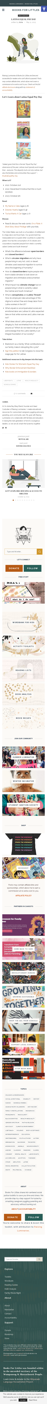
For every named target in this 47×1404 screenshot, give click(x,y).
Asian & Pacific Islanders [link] (15, 1107)
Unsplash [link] (19, 1353)
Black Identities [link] (11, 1118)
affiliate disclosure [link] (8, 87)
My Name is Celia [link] (12, 206)
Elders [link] (36, 1150)
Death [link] (7, 1170)
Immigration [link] (10, 1142)
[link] (44, 9)
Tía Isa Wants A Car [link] (13, 214)
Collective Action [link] (28, 1166)
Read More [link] (33, 1400)
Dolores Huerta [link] (11, 210)
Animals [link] (21, 1146)
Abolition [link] (16, 1162)
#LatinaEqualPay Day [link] (10, 176)
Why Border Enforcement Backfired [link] (20, 368)
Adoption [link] (21, 1158)
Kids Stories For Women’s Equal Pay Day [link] (22, 364)
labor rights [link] (8, 380)
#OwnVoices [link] (10, 1146)
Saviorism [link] (21, 1142)
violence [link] (20, 1130)
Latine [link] (19, 380)
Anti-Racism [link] (32, 1107)
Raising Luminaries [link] (16, 4)
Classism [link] (17, 1150)
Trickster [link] (31, 1142)
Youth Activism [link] (25, 1138)
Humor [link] (8, 1103)
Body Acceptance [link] (32, 1130)
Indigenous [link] (30, 1111)
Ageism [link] (8, 1150)
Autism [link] (36, 1138)
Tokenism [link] (31, 1158)
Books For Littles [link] (31, 4)
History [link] (36, 1099)
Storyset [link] (6, 1355)
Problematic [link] (10, 1115)
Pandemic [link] (27, 1150)
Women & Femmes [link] (10, 384)
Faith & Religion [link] (28, 1122)
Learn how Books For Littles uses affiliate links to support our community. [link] (23, 1349)
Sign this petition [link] (12, 351)
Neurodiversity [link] (33, 1146)
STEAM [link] (7, 1162)
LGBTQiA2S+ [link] (9, 1130)
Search (39, 552)
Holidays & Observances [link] (14, 1095)
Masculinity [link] (22, 1115)
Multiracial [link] (17, 1170)
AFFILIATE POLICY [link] (23, 896)
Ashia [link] (21, 22)
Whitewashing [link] (10, 1138)
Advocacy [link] (9, 1126)
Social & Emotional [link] (12, 1099)
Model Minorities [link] (12, 1166)
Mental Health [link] (20, 1154)
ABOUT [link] (15, 1209)
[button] (4, 480)
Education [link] (26, 1134)
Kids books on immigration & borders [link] (20, 372)
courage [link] (28, 1170)
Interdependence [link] (12, 1134)
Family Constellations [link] (14, 1111)
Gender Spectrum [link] (12, 1122)
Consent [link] (8, 1154)
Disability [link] (27, 1099)
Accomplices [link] (10, 1158)
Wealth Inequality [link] (31, 380)
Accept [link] (23, 1400)
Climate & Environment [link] (24, 1126)
